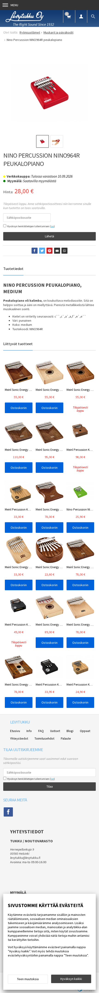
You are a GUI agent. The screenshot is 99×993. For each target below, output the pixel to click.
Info (29, 731)
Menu (14, 5)
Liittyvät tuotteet (18, 343)
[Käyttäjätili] (81, 16)
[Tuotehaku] (93, 16)
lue (52, 226)
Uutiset (55, 731)
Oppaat (85, 731)
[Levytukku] (24, 16)
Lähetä (49, 236)
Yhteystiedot (19, 738)
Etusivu (15, 731)
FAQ (41, 731)
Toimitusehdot (44, 738)
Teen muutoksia (28, 979)
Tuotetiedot (13, 268)
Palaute (66, 738)
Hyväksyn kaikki (71, 979)
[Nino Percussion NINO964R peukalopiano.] (49, 92)
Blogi (70, 731)
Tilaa (50, 786)
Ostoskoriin (19, 408)
